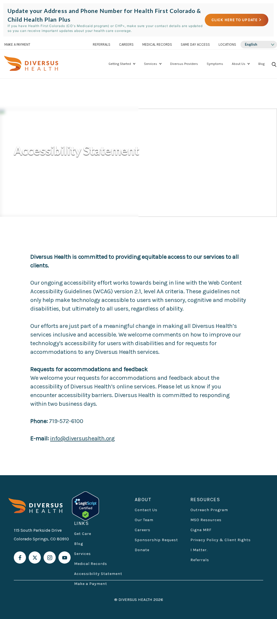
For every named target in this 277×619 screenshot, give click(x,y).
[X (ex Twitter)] (35, 557)
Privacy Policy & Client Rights (220, 540)
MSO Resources (206, 520)
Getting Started (119, 64)
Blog (261, 64)
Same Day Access (195, 44)
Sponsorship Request (156, 540)
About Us (238, 64)
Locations (227, 44)
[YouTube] (64, 557)
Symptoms (215, 64)
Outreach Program (209, 510)
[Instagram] (50, 557)
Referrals (101, 44)
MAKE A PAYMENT (17, 44)
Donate (142, 550)
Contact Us (146, 510)
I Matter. (198, 550)
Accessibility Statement (98, 573)
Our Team (144, 520)
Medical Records (157, 44)
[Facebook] (20, 557)
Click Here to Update (235, 20)
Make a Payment (90, 583)
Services (150, 64)
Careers (126, 44)
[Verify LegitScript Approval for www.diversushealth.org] (85, 505)
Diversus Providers (184, 64)
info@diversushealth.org (82, 438)
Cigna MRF (201, 530)
